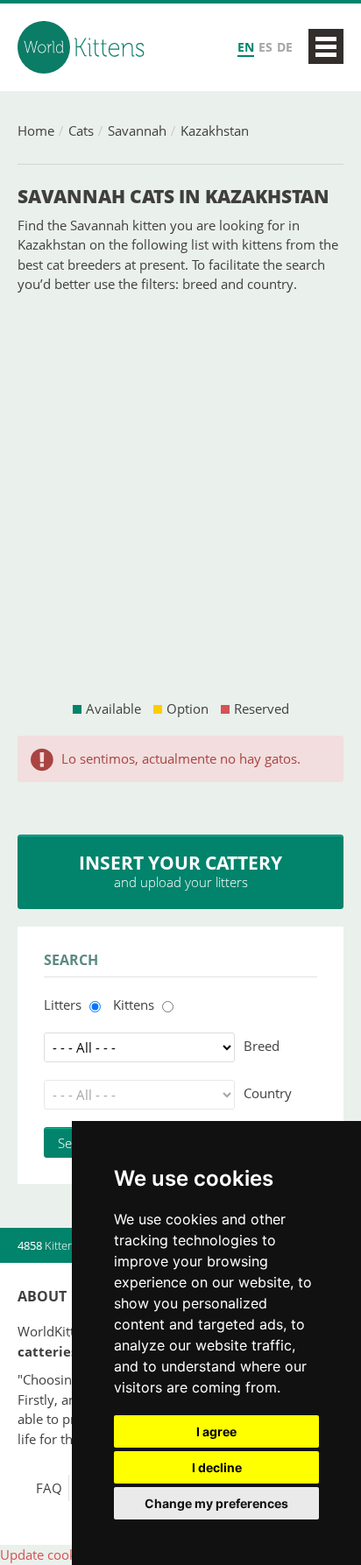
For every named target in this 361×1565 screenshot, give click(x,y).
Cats (81, 130)
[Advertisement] (180, 496)
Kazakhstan (214, 130)
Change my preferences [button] (216, 1503)
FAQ (49, 1488)
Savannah (137, 130)
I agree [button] (216, 1431)
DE (285, 47)
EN (245, 47)
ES (265, 47)
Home (36, 130)
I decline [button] (217, 1467)
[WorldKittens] (83, 47)
